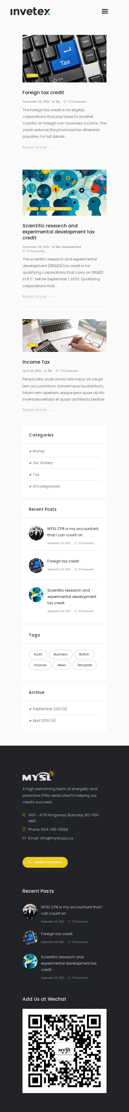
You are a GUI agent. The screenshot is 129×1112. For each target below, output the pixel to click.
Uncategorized (56, 209)
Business (61, 654)
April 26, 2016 (31, 371)
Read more (34, 147)
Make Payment (48, 862)
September (47, 708)
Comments (77, 101)
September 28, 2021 (35, 101)
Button (84, 654)
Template (84, 665)
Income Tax (36, 362)
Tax (32, 75)
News (62, 665)
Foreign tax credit (43, 92)
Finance (40, 665)
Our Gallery (43, 462)
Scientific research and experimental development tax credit (58, 232)
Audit (38, 654)
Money (39, 451)
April (41, 720)
